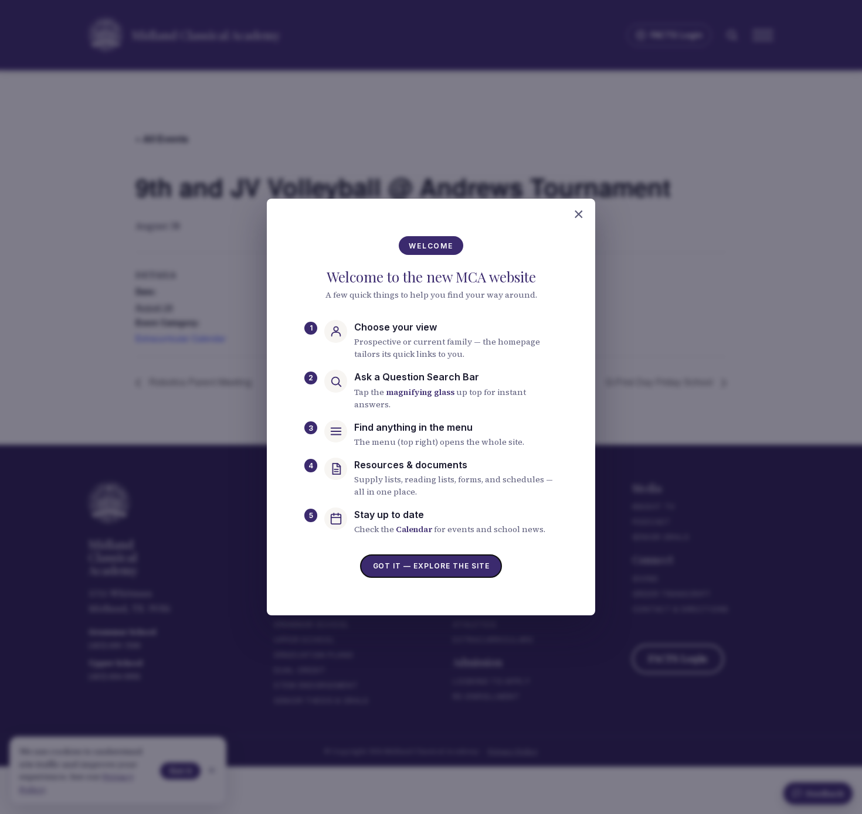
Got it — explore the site (431, 565)
